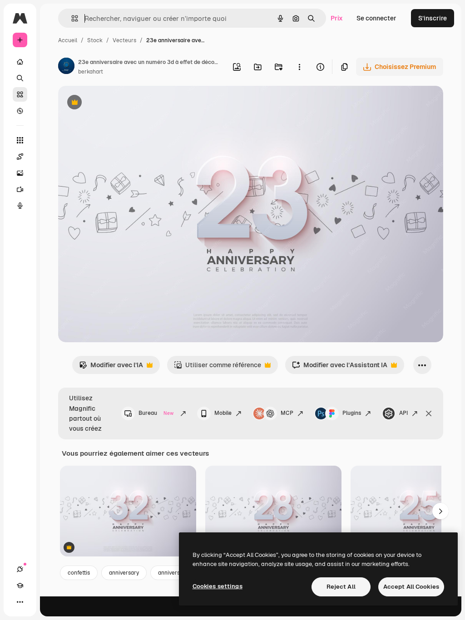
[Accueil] (20, 61)
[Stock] (20, 94)
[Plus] (20, 602)
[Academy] (20, 585)
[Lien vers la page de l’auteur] (66, 67)
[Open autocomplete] (71, 18)
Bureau (156, 413)
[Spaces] (20, 156)
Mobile (223, 413)
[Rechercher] (20, 78)
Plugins (351, 413)
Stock (95, 40)
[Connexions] (20, 569)
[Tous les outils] (20, 140)
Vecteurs (124, 40)
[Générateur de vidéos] (20, 189)
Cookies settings (217, 586)
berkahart (90, 71)
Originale (118, 103)
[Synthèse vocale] (20, 205)
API (403, 413)
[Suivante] (440, 511)
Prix (337, 18)
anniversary (124, 572)
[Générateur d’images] (20, 173)
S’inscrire (432, 18)
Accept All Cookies (411, 586)
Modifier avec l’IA (111, 367)
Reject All (341, 586)
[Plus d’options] (299, 67)
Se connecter (376, 18)
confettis (79, 572)
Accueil (67, 40)
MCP (287, 413)
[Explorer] (20, 110)
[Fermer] (428, 413)
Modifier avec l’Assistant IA (339, 367)
